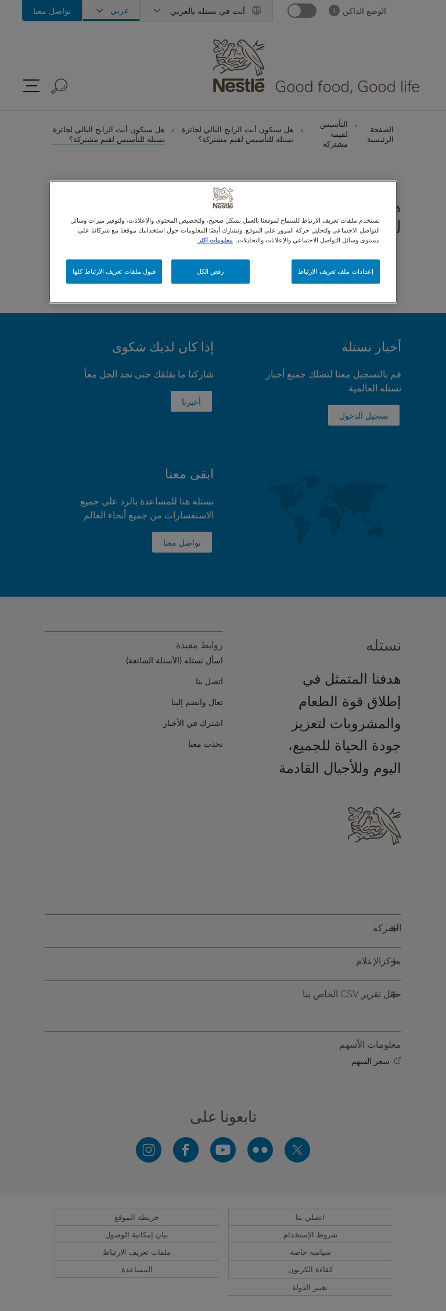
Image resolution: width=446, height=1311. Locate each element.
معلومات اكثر (215, 240)
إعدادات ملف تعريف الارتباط (335, 271)
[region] (223, 242)
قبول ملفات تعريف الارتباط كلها (114, 271)
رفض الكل (210, 271)
